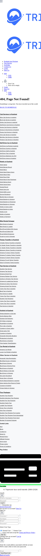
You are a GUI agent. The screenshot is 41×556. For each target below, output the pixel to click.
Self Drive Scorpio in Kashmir (8, 148)
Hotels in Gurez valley (6, 207)
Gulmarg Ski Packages (6, 318)
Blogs (1, 429)
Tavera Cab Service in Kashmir (9, 132)
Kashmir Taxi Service (6, 269)
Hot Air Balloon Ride (6, 316)
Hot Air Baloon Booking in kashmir (9, 380)
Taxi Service (8, 63)
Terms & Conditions (5, 446)
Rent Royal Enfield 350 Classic (9, 229)
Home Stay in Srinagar (6, 378)
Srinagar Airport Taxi (6, 274)
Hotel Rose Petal (5, 177)
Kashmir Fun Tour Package (7, 400)
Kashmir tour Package (11, 61)
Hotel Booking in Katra (6, 209)
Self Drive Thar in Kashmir (7, 153)
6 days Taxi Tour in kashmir (7, 288)
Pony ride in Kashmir (6, 326)
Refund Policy (4, 436)
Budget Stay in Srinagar (7, 197)
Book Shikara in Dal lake (7, 371)
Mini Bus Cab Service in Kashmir (9, 137)
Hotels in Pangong (5, 216)
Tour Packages (5, 392)
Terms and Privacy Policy (27, 532)
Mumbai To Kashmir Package (8, 420)
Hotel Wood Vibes (5, 174)
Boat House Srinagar (6, 363)
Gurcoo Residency (5, 194)
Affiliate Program (4, 439)
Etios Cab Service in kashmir (8, 117)
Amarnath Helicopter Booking (8, 336)
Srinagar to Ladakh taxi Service (9, 281)
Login (6, 68)
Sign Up (6, 70)
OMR (10, 77)
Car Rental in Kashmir (7, 346)
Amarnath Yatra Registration (8, 358)
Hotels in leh (3, 211)
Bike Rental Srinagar (7, 221)
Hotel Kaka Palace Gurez (7, 172)
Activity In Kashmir (6, 310)
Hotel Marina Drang (5, 182)
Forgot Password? (5, 507)
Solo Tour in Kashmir (6, 410)
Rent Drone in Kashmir (6, 341)
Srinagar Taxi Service (6, 271)
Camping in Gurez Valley (7, 328)
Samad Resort (4, 187)
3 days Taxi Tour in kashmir (7, 301)
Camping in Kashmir (6, 333)
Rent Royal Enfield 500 (6, 231)
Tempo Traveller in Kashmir (9, 240)
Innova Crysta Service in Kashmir (9, 130)
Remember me (7, 505)
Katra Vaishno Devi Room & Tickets (10, 383)
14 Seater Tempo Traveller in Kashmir (10, 245)
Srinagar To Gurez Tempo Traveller (10, 252)
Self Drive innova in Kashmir (8, 158)
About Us (2, 434)
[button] (22, 81)
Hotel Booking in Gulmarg (7, 199)
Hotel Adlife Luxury (5, 192)
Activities (7, 65)
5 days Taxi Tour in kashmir (7, 296)
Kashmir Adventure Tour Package (9, 398)
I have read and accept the (18, 532)
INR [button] (5, 74)
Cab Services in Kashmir (8, 114)
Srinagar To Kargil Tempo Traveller (10, 257)
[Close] (2, 495)
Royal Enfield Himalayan (7, 234)
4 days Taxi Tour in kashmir (7, 303)
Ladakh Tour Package (6, 405)
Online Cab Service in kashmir (8, 122)
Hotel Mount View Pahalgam (8, 179)
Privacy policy (4, 444)
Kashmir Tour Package (6, 395)
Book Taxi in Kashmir (6, 291)
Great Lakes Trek (5, 331)
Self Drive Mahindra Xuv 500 (8, 156)
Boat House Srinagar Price (7, 366)
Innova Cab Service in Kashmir (9, 127)
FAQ (1, 426)
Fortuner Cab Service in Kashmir (9, 139)
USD (9, 75)
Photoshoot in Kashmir (6, 338)
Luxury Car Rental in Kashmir (8, 352)
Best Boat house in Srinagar (8, 361)
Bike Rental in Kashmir (6, 224)
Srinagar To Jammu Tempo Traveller (10, 255)
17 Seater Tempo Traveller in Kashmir (10, 248)
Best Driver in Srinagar (6, 373)
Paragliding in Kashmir (6, 323)
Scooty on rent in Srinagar (7, 236)
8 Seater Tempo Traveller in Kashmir (10, 243)
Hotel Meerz (3, 169)
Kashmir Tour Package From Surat (9, 418)
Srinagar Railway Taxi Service (8, 276)
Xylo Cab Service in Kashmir (8, 134)
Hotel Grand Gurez (5, 184)
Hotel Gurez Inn (4, 189)
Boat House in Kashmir (6, 368)
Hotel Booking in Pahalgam (8, 202)
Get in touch (3, 441)
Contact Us (7, 67)
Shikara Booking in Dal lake (8, 313)
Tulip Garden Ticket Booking (8, 343)
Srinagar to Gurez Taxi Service (8, 284)
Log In (19, 536)
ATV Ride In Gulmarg (6, 321)
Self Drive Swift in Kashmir (7, 151)
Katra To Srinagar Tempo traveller (9, 262)
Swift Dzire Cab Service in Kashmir (10, 125)
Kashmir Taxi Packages (6, 298)
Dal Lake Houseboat (6, 375)
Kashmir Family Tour (6, 403)
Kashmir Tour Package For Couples (10, 413)
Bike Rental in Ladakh (6, 226)
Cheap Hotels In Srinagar (7, 388)
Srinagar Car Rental (5, 349)
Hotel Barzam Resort (6, 167)
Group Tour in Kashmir (6, 408)
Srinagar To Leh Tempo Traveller (9, 260)
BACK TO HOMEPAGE (8, 107)
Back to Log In (5, 555)
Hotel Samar (3, 164)
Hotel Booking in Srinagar (7, 204)
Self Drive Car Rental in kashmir (9, 146)
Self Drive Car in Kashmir (9, 143)
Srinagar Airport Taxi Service (8, 286)
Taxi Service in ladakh (6, 293)
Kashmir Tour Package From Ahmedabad (11, 415)
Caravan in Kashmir (5, 385)
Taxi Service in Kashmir (8, 266)
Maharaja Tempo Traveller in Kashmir (10, 250)
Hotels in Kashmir (6, 161)
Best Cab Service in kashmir (8, 120)
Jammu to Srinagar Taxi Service (9, 279)
